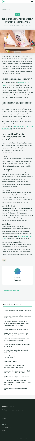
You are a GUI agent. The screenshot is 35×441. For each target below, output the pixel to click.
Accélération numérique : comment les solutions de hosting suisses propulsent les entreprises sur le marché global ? (16, 323)
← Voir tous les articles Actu (10, 290)
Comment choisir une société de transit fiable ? (15, 389)
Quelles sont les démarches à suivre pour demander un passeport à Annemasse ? (16, 334)
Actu (8, 9)
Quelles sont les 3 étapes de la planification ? (17, 377)
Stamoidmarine (8, 406)
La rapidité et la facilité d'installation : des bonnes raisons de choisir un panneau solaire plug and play (17, 382)
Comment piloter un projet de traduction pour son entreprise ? (17, 345)
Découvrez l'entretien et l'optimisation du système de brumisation (16, 351)
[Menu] (31, 1)
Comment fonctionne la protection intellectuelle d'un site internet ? (14, 366)
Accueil (4, 9)
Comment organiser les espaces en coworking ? (17, 311)
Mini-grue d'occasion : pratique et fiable (16, 329)
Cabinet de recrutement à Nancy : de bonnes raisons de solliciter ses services (17, 339)
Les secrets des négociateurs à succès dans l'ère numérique (16, 356)
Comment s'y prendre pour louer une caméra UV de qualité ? (17, 317)
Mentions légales (6, 427)
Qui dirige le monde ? (10, 361)
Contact (4, 430)
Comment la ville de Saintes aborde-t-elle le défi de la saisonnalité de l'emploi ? (17, 372)
